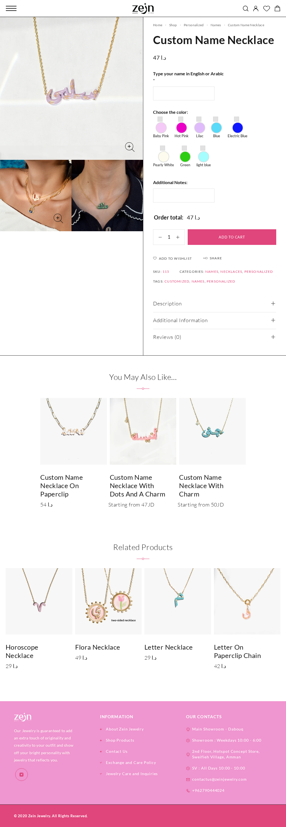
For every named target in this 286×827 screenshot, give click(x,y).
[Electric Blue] (237, 127)
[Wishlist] (266, 9)
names (216, 25)
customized (177, 281)
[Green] (185, 156)
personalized (221, 281)
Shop (173, 25)
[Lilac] (199, 127)
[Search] (246, 8)
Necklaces (231, 271)
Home (157, 25)
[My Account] (256, 8)
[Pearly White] (163, 156)
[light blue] (203, 156)
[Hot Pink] (182, 127)
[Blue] (216, 127)
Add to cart (232, 237)
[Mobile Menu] (11, 8)
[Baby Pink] (161, 127)
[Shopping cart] (277, 9)
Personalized (194, 25)
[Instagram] (21, 774)
